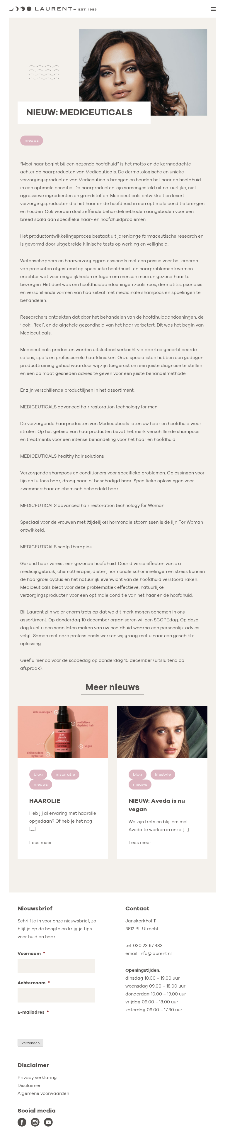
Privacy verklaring (37, 1078)
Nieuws (32, 140)
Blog (38, 774)
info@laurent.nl (155, 953)
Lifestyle (163, 774)
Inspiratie (65, 774)
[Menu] (213, 9)
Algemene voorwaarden (43, 1093)
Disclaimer (29, 1085)
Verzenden (30, 1043)
